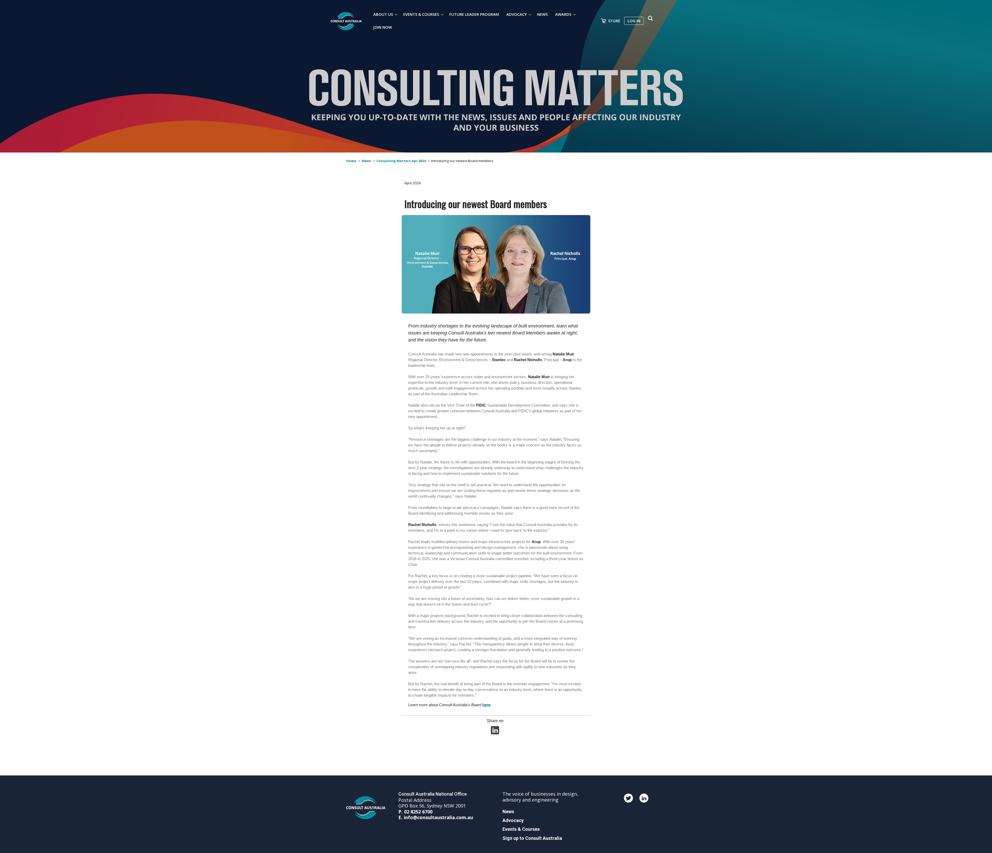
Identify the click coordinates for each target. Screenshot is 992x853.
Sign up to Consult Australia (532, 838)
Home (351, 160)
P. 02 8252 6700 (415, 812)
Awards (563, 14)
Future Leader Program (474, 14)
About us (383, 14)
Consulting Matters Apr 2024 (401, 160)
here (486, 705)
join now (382, 27)
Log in (633, 20)
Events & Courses (421, 14)
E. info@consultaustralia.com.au (435, 817)
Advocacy (516, 14)
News (542, 14)
